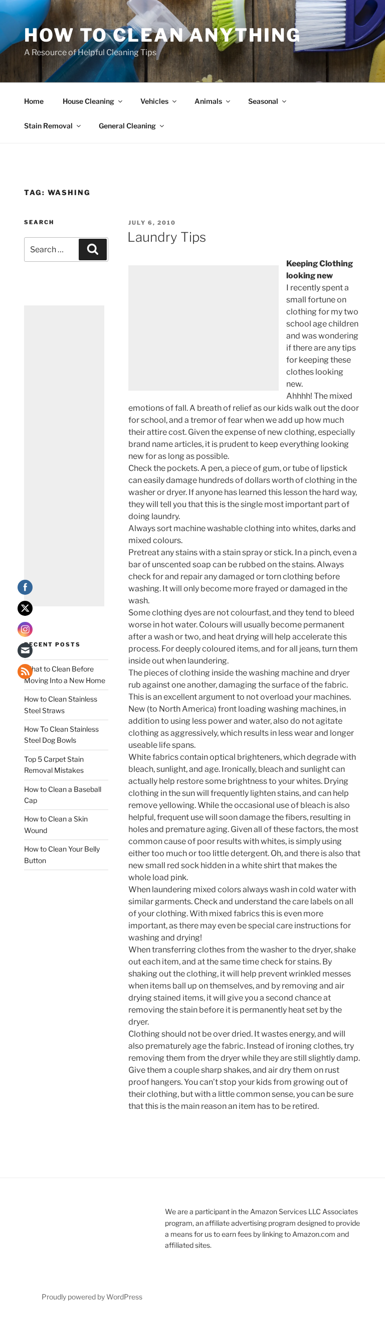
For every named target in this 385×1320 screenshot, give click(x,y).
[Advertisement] (203, 328)
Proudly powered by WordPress (92, 1296)
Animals (208, 101)
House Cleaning (88, 101)
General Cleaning (127, 125)
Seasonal (263, 101)
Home (34, 101)
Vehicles (154, 101)
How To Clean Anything (162, 35)
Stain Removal (48, 125)
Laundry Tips (166, 237)
